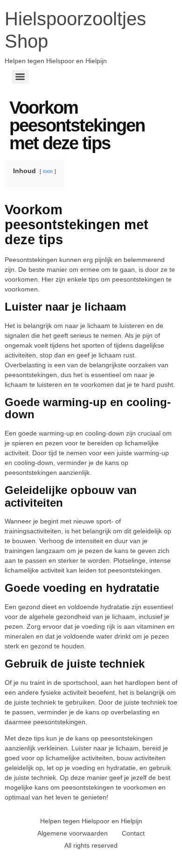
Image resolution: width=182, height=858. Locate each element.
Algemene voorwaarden (72, 833)
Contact (133, 833)
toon (48, 171)
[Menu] (20, 77)
